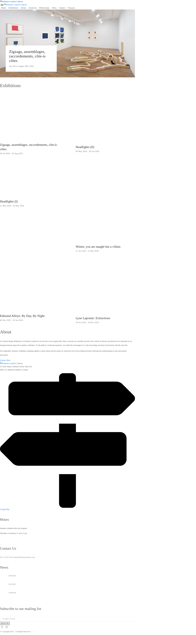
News (54, 8)
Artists (23, 8)
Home (3, 8)
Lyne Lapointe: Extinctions (93, 318)
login (34, 632)
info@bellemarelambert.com (24, 557)
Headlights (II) (85, 147)
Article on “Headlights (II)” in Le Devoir (25, 579)
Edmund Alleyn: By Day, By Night (22, 316)
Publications (44, 8)
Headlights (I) (9, 201)
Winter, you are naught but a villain (98, 246)
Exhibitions (13, 8)
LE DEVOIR (14, 587)
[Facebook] (2, 627)
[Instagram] (7, 627)
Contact (62, 8)
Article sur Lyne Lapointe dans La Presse (26, 596)
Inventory (33, 8)
